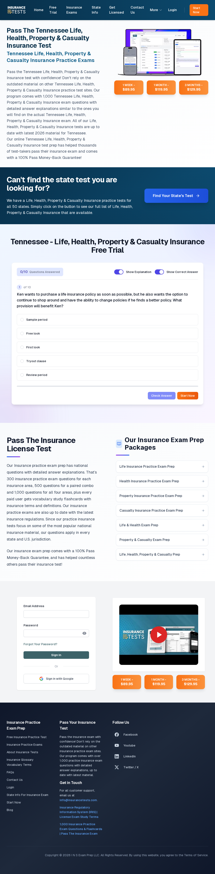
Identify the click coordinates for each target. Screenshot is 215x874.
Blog (10, 810)
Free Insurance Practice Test (27, 737)
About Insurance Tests (22, 752)
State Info (96, 9)
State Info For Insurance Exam (27, 795)
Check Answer (161, 395)
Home (38, 10)
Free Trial (53, 9)
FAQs (10, 772)
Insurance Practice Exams (24, 744)
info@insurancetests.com (78, 800)
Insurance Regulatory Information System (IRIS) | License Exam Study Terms (79, 812)
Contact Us (137, 9)
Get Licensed (116, 9)
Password (31, 625)
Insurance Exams (74, 9)
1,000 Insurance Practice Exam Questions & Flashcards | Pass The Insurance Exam (81, 829)
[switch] (118, 271)
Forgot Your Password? (40, 644)
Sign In (56, 655)
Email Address (34, 606)
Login (172, 10)
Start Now (188, 395)
